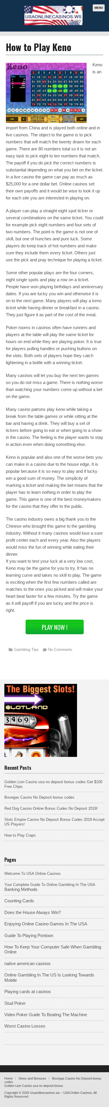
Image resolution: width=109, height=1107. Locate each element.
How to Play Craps (20, 835)
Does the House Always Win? (32, 912)
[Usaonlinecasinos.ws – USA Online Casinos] (53, 24)
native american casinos (27, 963)
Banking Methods (20, 889)
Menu (98, 7)
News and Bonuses (32, 1078)
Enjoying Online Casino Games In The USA (45, 924)
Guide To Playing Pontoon (28, 935)
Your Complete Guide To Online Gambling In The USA (49, 884)
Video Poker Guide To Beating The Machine (45, 1014)
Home (8, 1078)
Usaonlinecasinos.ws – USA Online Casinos (61, 1092)
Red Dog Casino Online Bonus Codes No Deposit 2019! (51, 808)
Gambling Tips (26, 649)
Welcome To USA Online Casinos (32, 873)
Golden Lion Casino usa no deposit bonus (33, 1085)
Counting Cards (19, 901)
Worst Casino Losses (24, 1026)
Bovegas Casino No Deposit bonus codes (39, 797)
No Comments (60, 649)
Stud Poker (15, 1003)
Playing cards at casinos (27, 991)
